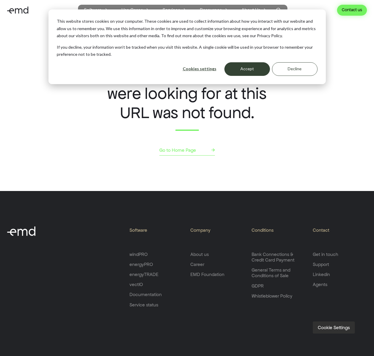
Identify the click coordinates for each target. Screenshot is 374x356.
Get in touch (325, 254)
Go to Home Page (177, 150)
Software (138, 230)
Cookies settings (199, 68)
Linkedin (321, 274)
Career (197, 264)
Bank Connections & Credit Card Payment (273, 257)
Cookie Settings (334, 327)
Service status (143, 305)
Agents (320, 284)
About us (199, 254)
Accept (247, 68)
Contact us (352, 9)
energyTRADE (143, 274)
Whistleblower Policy (272, 296)
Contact (321, 230)
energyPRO (141, 264)
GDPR (258, 286)
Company (200, 230)
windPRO (138, 254)
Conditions (262, 230)
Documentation (145, 294)
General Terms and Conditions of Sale (271, 272)
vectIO (136, 284)
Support (321, 264)
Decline (295, 68)
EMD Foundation (207, 274)
